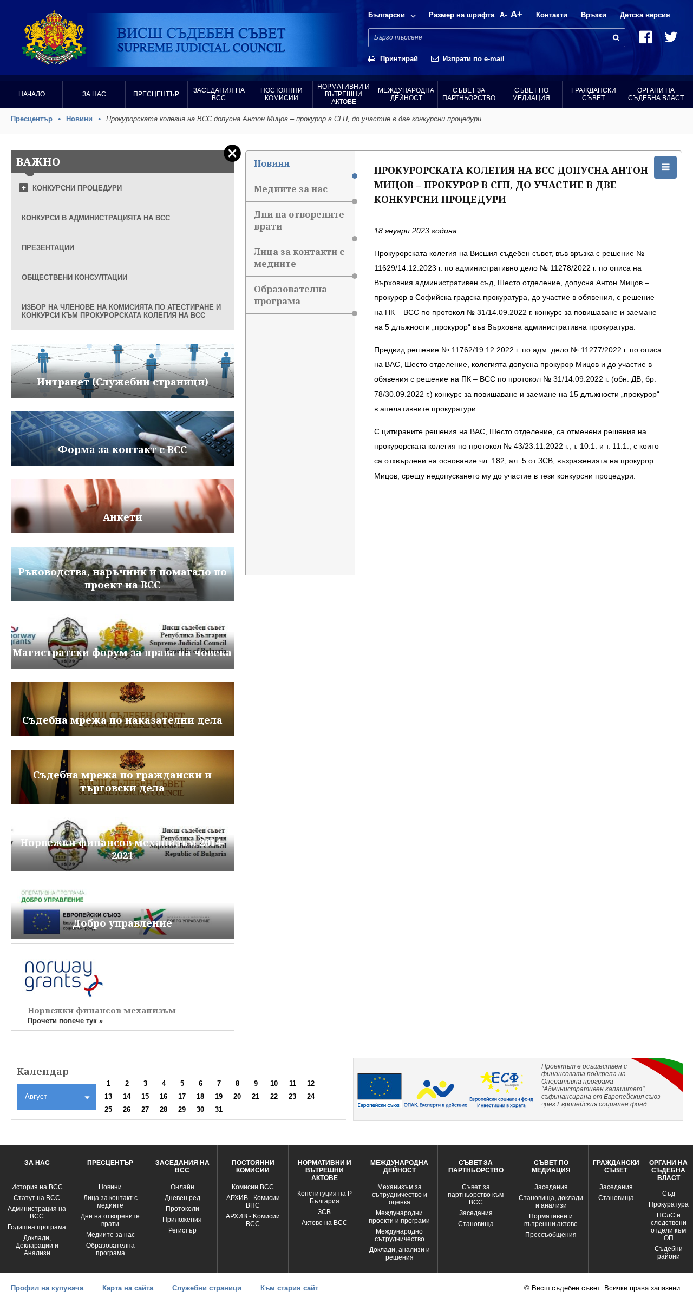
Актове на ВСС (325, 1223)
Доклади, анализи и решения (399, 1253)
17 (182, 1096)
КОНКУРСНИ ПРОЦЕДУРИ (77, 188)
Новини (79, 119)
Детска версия (645, 15)
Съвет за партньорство (468, 94)
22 (274, 1096)
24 (311, 1096)
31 (219, 1109)
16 (163, 1096)
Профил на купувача (47, 1288)
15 (145, 1096)
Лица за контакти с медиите (299, 258)
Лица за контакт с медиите (110, 1201)
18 (200, 1096)
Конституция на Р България (324, 1197)
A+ (516, 14)
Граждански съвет (593, 94)
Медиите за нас (291, 189)
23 (292, 1096)
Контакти (551, 15)
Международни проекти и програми (399, 1216)
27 (145, 1109)
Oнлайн (182, 1187)
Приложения (182, 1219)
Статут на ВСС (37, 1198)
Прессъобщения (551, 1235)
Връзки (593, 15)
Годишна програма (37, 1227)
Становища (476, 1224)
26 (126, 1109)
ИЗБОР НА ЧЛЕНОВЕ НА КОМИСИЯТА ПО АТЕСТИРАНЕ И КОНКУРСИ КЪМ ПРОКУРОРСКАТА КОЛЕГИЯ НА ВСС (121, 311)
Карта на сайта (127, 1288)
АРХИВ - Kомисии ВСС (253, 1220)
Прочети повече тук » (65, 1021)
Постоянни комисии (281, 94)
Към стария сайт (289, 1288)
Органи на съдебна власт (656, 94)
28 (163, 1109)
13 (108, 1096)
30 (200, 1109)
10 (274, 1083)
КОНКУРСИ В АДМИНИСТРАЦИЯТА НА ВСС (96, 218)
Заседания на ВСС (219, 94)
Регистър (182, 1230)
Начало (31, 94)
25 (108, 1109)
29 (182, 1109)
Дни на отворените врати (299, 220)
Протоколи (182, 1209)
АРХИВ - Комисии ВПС (253, 1201)
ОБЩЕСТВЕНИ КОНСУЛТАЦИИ (74, 277)
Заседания (476, 1213)
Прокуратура (669, 1204)
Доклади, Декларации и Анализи (37, 1245)
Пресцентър (156, 94)
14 (126, 1096)
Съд (668, 1193)
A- (503, 15)
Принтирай (399, 59)
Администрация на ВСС (37, 1212)
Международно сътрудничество (399, 1235)
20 (237, 1096)
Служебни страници (206, 1288)
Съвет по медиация (531, 94)
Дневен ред (182, 1198)
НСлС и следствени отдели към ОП (669, 1226)
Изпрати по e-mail (474, 59)
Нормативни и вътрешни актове (343, 94)
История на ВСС (37, 1187)
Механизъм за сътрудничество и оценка (399, 1194)
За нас (94, 94)
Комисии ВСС (253, 1187)
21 (255, 1096)
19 (219, 1096)
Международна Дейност (406, 94)
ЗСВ (324, 1212)
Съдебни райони (669, 1252)
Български (386, 15)
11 (292, 1083)
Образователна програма (290, 295)
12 (311, 1083)
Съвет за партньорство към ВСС (476, 1194)
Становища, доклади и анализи (551, 1201)
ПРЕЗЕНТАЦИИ (48, 248)
